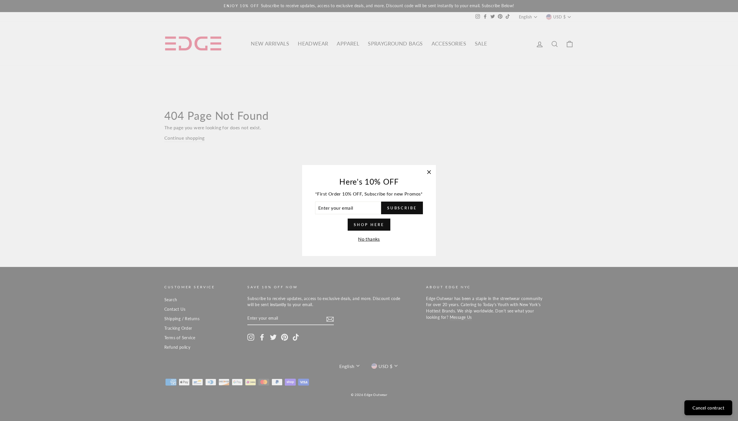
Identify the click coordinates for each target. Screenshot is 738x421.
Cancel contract (708, 407)
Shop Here (369, 224)
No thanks (369, 239)
